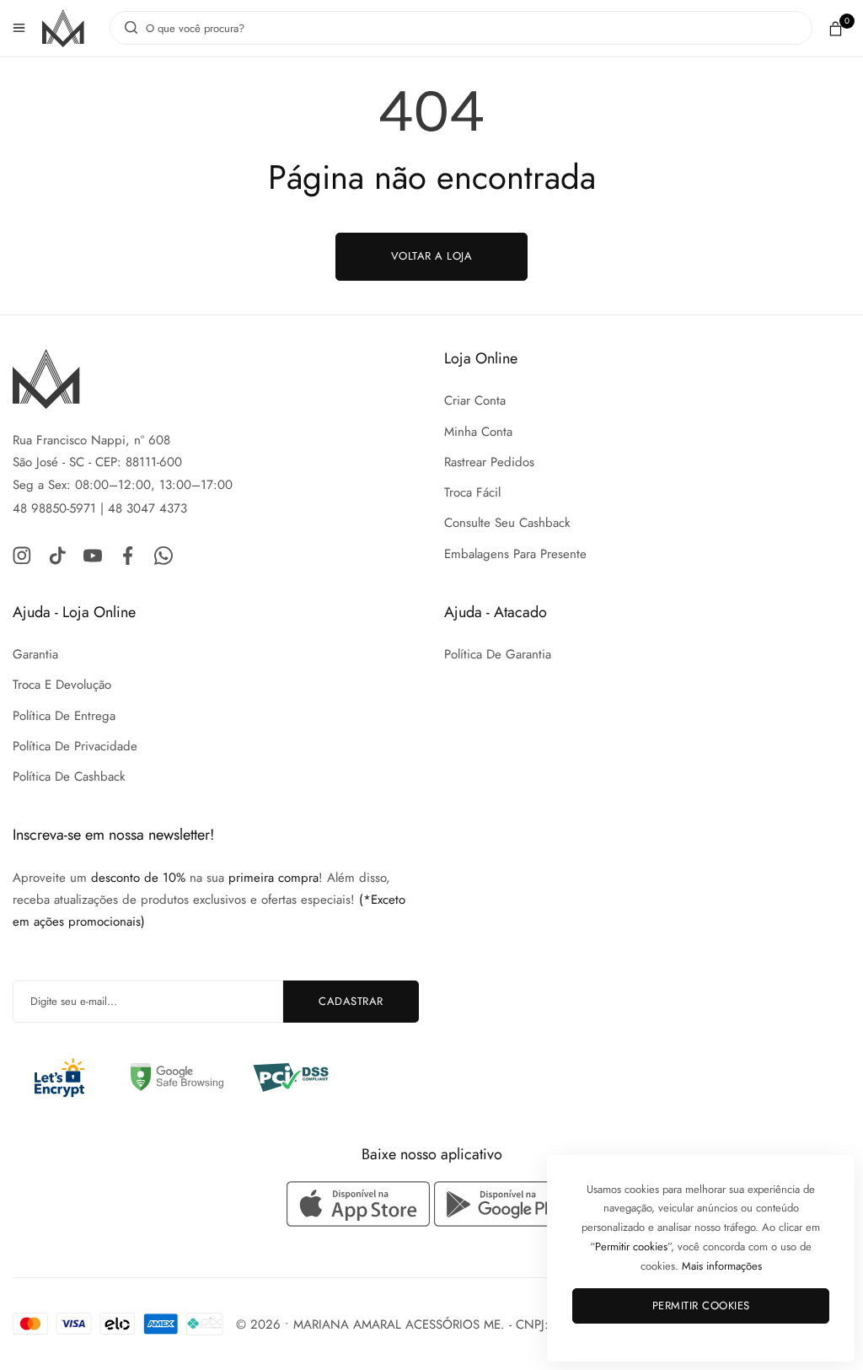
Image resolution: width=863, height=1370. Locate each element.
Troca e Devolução (62, 684)
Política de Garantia (497, 654)
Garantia (35, 654)
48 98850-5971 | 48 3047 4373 (100, 508)
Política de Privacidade (75, 746)
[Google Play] (505, 1204)
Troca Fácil (472, 492)
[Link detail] (22, 554)
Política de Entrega (64, 715)
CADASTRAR (351, 1001)
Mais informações (722, 1266)
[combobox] (461, 28)
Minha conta (478, 431)
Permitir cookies (701, 1305)
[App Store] (360, 1204)
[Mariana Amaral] (63, 28)
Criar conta (475, 400)
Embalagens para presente (515, 554)
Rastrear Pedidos (489, 462)
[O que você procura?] (127, 28)
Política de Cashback (69, 776)
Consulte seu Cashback (507, 522)
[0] (835, 28)
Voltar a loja (432, 256)
